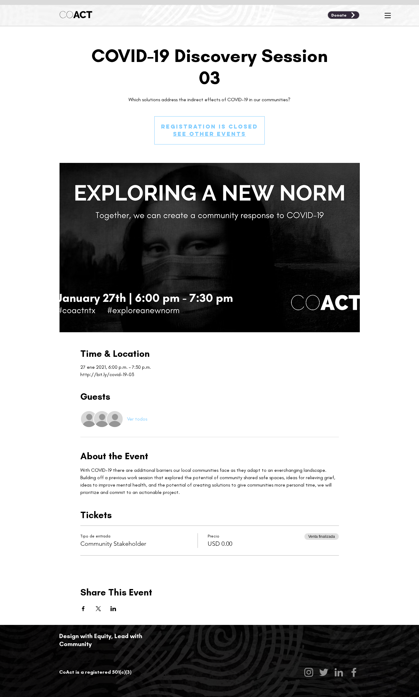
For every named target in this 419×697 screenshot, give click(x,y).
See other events (209, 133)
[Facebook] (354, 672)
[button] (388, 15)
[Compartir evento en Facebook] (83, 608)
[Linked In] (339, 672)
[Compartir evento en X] (98, 608)
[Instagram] (309, 672)
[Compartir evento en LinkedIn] (113, 608)
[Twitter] (324, 672)
